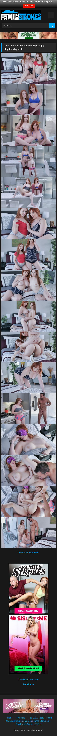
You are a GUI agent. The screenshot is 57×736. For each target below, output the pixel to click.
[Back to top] (49, 728)
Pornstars (20, 718)
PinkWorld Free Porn (28, 552)
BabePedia (28, 684)
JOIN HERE (29, 6)
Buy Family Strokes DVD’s (28, 724)
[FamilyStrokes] (23, 15)
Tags (9, 718)
